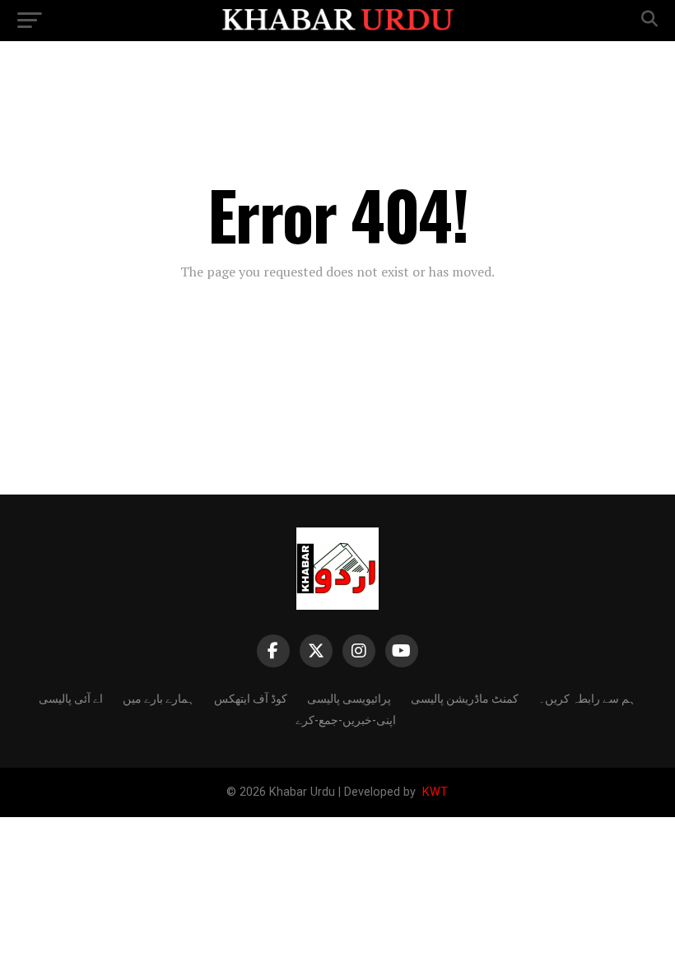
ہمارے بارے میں (158, 697)
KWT (433, 792)
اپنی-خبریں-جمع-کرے (346, 718)
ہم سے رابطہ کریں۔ (586, 697)
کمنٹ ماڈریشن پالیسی (465, 697)
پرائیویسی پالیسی (349, 697)
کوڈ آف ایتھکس (250, 697)
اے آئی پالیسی (71, 697)
